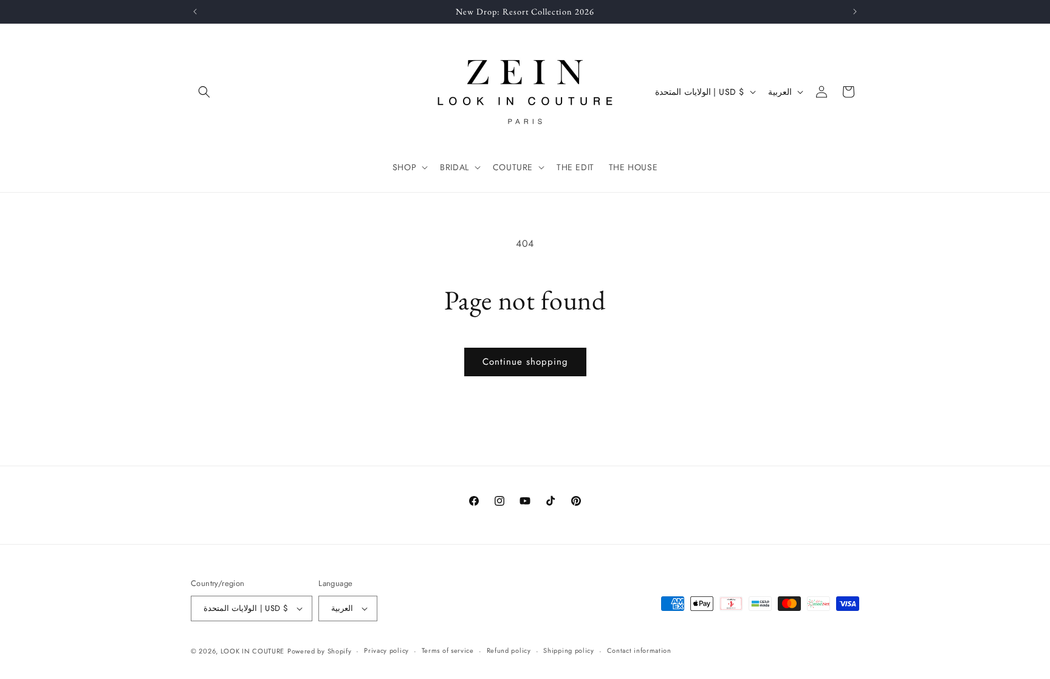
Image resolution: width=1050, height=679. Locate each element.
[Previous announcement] (195, 11)
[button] (204, 91)
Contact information (639, 650)
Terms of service (448, 650)
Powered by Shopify (319, 651)
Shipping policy (568, 650)
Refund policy (509, 650)
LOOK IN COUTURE (253, 651)
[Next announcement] (855, 11)
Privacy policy (386, 650)
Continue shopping (525, 361)
